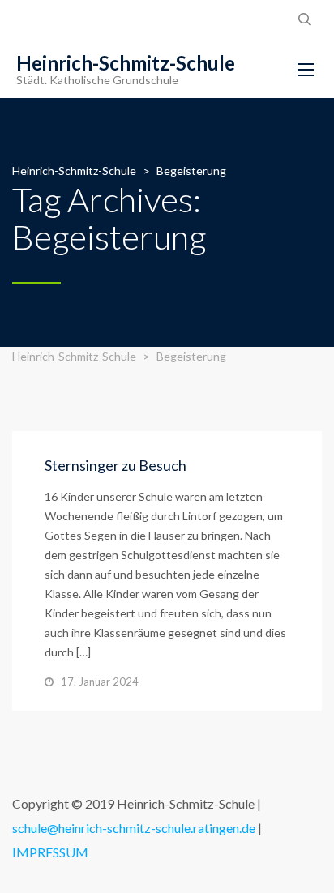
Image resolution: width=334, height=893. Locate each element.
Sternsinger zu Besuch (115, 465)
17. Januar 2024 (100, 681)
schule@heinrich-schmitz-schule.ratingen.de (133, 827)
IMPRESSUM (50, 852)
